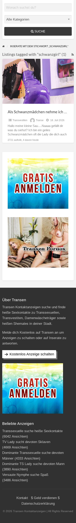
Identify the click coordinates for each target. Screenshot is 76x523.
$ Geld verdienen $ (45, 498)
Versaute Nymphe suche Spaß (25, 475)
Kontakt (22, 498)
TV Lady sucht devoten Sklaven (26, 442)
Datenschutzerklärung (38, 503)
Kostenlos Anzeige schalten (32, 354)
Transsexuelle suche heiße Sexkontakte (32, 431)
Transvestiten (20, 120)
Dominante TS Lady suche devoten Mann (33, 464)
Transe (40, 120)
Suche (39, 31)
